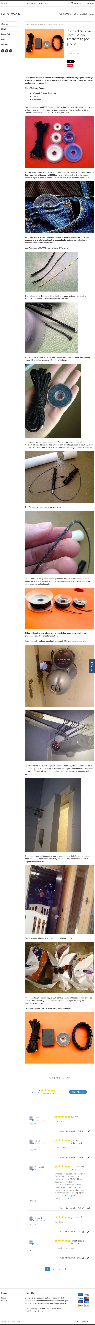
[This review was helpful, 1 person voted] (83, 1131)
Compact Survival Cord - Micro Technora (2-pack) (47, 24)
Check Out (90, 3)
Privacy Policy (6, 34)
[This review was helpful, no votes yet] (83, 1157)
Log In (40, 3)
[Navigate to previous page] (41, 1269)
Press (3, 39)
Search (27, 3)
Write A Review (78, 1092)
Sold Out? (4, 44)
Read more (69, 1198)
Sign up (45, 3)
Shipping (4, 29)
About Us (34, 3)
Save (70, 65)
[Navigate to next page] (77, 1269)
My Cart (77, 3)
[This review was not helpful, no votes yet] (88, 1131)
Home (27, 24)
